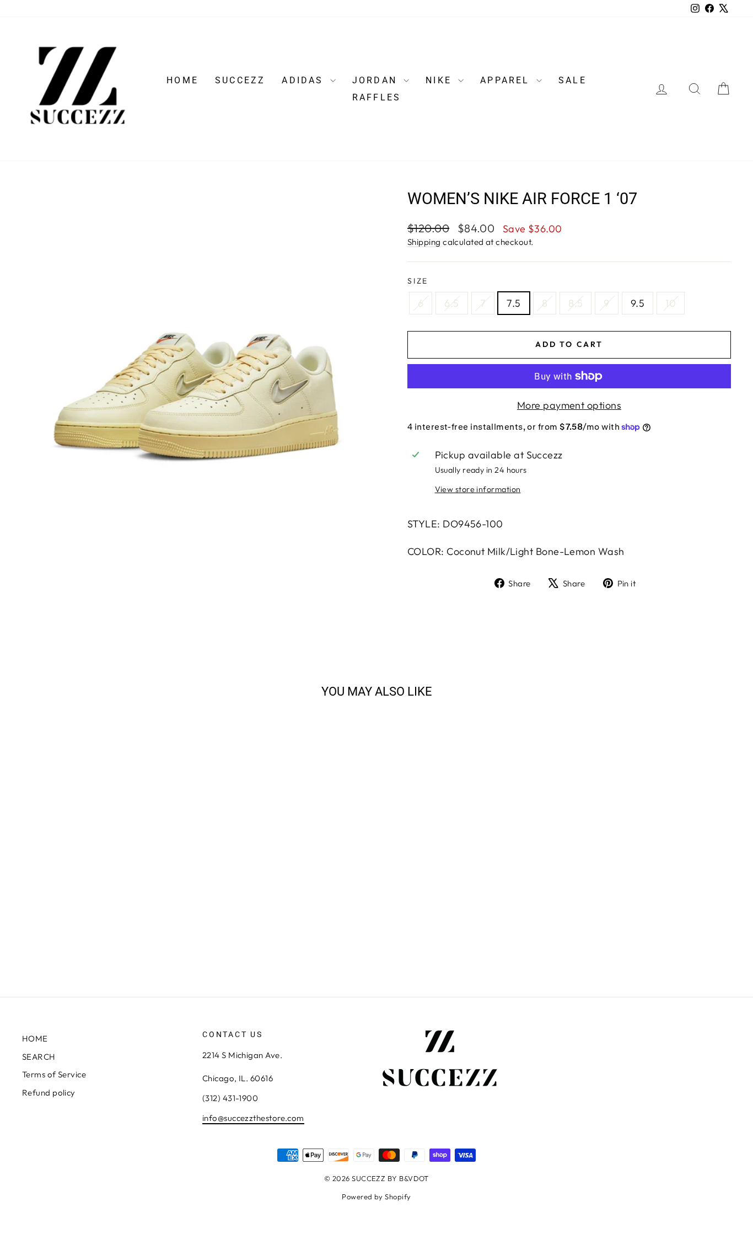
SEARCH (39, 1056)
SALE (572, 80)
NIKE (440, 80)
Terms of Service (54, 1074)
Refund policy (49, 1092)
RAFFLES (376, 97)
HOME (182, 80)
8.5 (575, 303)
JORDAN (376, 80)
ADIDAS (304, 80)
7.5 (513, 303)
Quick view (106, 882)
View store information (478, 489)
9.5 (637, 303)
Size (417, 281)
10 (670, 303)
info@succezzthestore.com (253, 1118)
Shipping (424, 242)
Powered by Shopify (376, 1196)
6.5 (451, 303)
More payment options (569, 405)
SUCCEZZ (240, 80)
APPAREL (507, 80)
